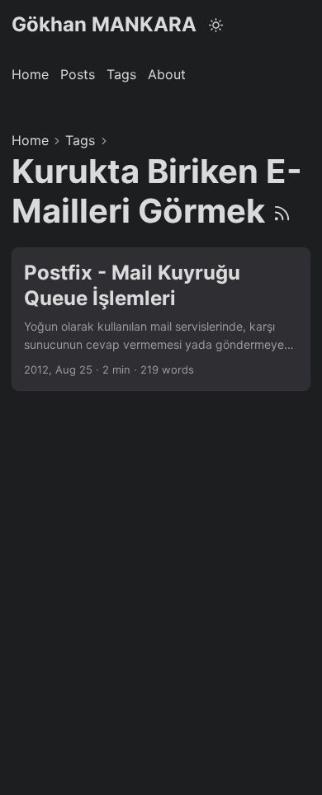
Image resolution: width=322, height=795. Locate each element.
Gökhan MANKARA (104, 24)
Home (30, 140)
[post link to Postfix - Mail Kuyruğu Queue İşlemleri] (161, 319)
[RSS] (281, 211)
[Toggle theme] (216, 24)
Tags (80, 140)
